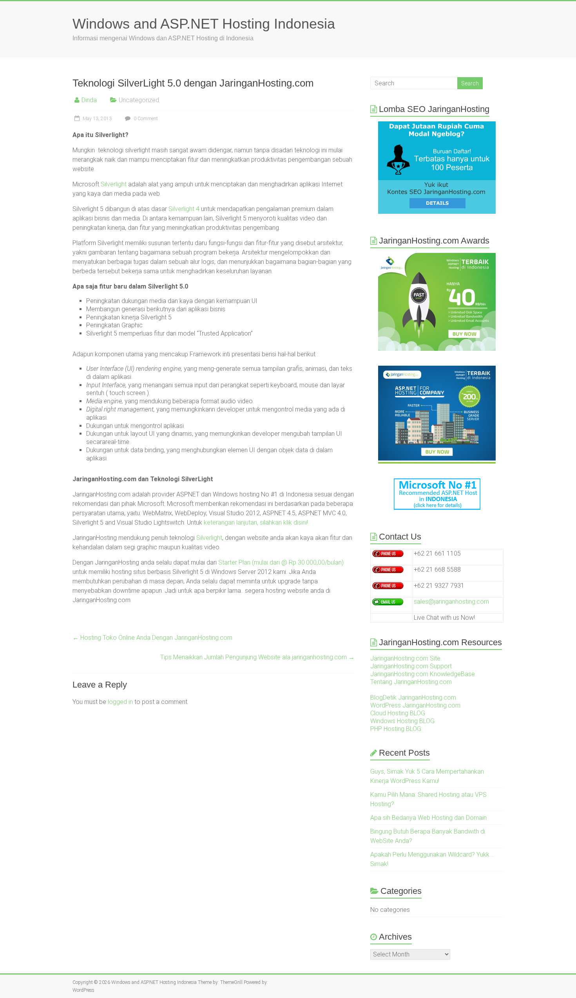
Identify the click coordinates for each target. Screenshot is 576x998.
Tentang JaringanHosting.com (411, 682)
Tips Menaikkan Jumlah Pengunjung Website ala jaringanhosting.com (257, 657)
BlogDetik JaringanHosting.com (413, 697)
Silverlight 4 (183, 209)
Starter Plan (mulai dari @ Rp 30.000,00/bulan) (281, 562)
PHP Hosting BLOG (395, 729)
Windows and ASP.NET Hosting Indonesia (203, 24)
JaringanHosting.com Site (405, 658)
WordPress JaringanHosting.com (415, 705)
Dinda (89, 100)
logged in (120, 702)
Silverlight (114, 184)
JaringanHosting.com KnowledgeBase (422, 674)
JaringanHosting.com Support (411, 666)
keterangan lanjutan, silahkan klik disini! (256, 522)
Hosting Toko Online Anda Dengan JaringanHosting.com (152, 637)
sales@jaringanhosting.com (451, 601)
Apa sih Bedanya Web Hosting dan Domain (428, 817)
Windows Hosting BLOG (402, 721)
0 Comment (145, 118)
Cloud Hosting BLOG (397, 713)
